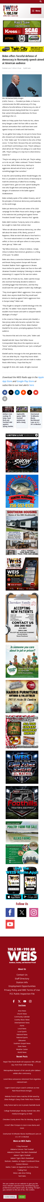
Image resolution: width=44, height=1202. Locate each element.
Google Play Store (25, 381)
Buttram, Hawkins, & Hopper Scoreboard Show (22, 1161)
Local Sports (22, 1031)
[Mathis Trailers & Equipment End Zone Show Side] (22, 767)
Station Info (22, 982)
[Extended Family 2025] (22, 661)
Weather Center (22, 1049)
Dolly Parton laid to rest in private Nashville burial (22, 1105)
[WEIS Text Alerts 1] (22, 574)
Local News (22, 1028)
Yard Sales (22, 1176)
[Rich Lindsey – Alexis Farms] (22, 842)
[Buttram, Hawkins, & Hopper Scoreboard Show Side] (22, 456)
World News (22, 1052)
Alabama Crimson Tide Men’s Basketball (22, 1152)
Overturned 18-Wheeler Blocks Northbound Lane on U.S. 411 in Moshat (36, 419)
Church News (22, 1014)
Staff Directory (22, 978)
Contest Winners (22, 1164)
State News (22, 1046)
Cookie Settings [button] (10, 1197)
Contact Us (22, 974)
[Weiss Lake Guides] (22, 491)
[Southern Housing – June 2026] (22, 532)
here (31, 385)
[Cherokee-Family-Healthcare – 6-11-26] (22, 617)
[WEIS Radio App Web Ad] (22, 883)
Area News (22, 1011)
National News (22, 1034)
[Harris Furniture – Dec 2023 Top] (22, 696)
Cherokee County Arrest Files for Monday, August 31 (22, 1119)
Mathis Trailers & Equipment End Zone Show (22, 1167)
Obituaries (22, 1040)
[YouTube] (24, 1001)
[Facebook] (13, 1001)
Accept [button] (22, 1197)
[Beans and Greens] (22, 732)
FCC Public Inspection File (22, 993)
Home (22, 1026)
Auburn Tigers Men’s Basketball (22, 1158)
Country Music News (22, 1020)
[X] (19, 1001)
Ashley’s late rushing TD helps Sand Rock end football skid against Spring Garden (8, 420)
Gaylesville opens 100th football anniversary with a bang (21, 418)
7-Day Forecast (22, 1146)
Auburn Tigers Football (22, 1155)
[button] (41, 1)
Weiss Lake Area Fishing (22, 1173)
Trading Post (22, 1170)
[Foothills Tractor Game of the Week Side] (22, 802)
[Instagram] (30, 1001)
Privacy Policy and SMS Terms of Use (22, 990)
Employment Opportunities (22, 986)
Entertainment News (22, 1023)
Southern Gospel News (22, 1043)
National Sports (22, 1037)
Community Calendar (22, 1017)
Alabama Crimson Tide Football (22, 1149)
